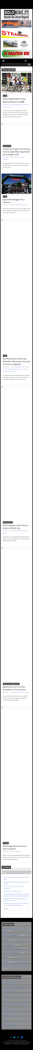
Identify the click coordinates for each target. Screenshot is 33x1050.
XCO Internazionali (8, 684)
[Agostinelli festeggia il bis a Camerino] (16, 175)
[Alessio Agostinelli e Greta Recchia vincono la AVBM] (16, 74)
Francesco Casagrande (22, 369)
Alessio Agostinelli (16, 104)
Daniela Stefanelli (12, 369)
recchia (10, 107)
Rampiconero (6, 371)
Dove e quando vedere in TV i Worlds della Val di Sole (16, 986)
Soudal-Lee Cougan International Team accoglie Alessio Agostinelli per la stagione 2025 (16, 152)
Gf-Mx (5, 95)
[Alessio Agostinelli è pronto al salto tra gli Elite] (16, 707)
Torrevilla (5, 533)
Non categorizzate (8, 522)
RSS (14, 1040)
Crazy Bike (5, 369)
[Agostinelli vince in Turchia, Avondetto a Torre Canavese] (16, 548)
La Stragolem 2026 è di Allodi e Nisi (11, 948)
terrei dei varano (24, 204)
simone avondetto (25, 692)
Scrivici (17, 1040)
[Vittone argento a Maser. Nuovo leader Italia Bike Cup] (16, 387)
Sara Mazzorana (13, 371)
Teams (5, 909)
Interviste (6, 843)
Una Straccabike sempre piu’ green (12, 891)
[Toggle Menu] (29, 65)
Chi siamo (9, 1040)
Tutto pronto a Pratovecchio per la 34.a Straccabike (15, 1027)
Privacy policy (23, 1040)
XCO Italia (16, 684)
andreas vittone (24, 530)
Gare (4, 872)
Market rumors (7, 146)
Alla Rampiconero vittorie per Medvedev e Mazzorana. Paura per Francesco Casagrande (16, 361)
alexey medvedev (25, 367)
